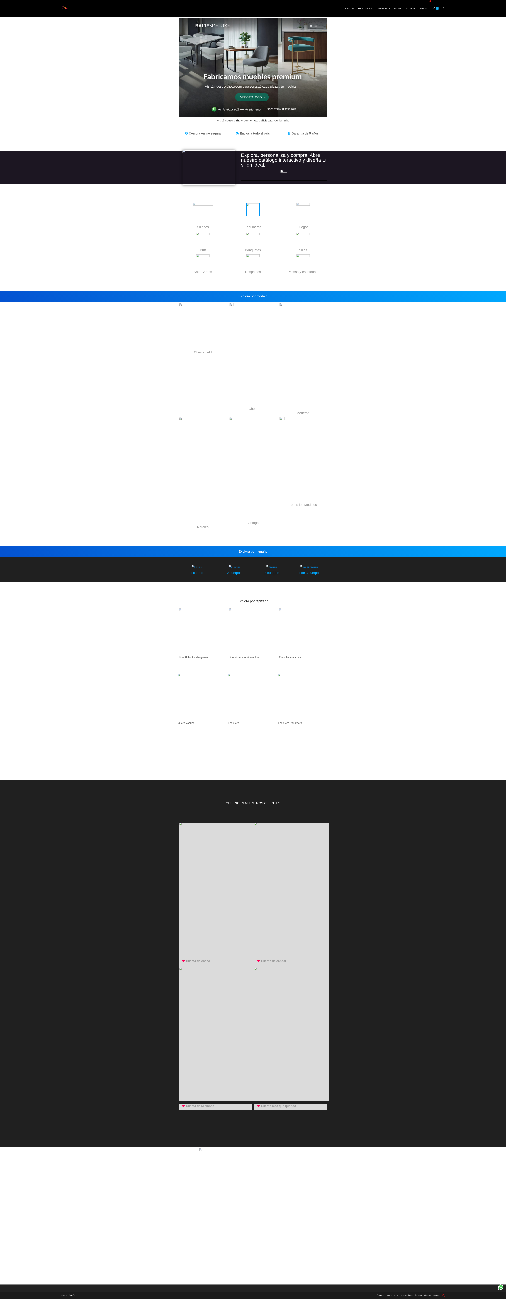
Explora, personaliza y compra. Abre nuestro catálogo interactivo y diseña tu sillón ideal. (283, 160)
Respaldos (253, 272)
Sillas (303, 250)
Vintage (253, 523)
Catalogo (436, 1295)
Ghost (253, 409)
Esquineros (253, 227)
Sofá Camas (203, 272)
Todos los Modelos (303, 505)
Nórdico (203, 527)
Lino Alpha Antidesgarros (193, 657)
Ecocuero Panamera (290, 723)
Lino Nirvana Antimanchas (244, 657)
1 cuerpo (196, 573)
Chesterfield (203, 352)
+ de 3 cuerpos (309, 573)
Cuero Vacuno (186, 723)
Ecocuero (233, 723)
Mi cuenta (427, 1295)
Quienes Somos (407, 1295)
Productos (380, 1295)
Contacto (418, 1295)
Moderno (303, 413)
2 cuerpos (234, 573)
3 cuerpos (271, 573)
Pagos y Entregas (392, 1295)
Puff (203, 250)
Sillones (203, 227)
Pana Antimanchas (290, 657)
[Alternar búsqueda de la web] (444, 8)
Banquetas (253, 250)
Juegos (303, 227)
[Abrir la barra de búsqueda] (430, 1)
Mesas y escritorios (303, 272)
